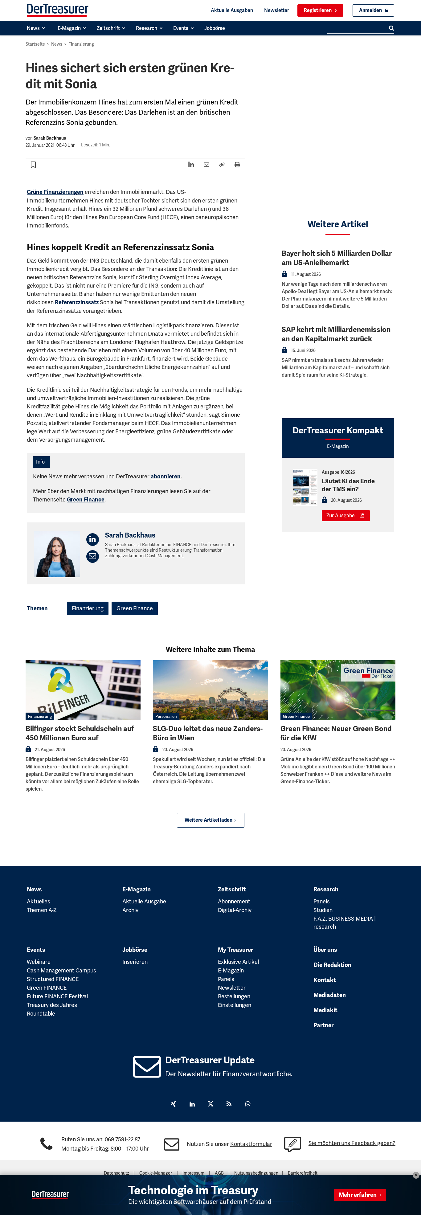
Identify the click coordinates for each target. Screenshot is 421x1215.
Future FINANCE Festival (57, 996)
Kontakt (324, 980)
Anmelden (370, 10)
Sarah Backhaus (50, 138)
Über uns (325, 950)
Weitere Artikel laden (208, 820)
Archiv (130, 910)
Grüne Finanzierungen (55, 192)
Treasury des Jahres (52, 1004)
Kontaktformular (251, 1144)
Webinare (39, 961)
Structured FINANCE (53, 979)
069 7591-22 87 (122, 1139)
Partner (323, 1025)
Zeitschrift (232, 889)
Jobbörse (134, 950)
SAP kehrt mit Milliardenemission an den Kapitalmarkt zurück (336, 334)
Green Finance (85, 499)
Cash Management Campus (61, 970)
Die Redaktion (332, 965)
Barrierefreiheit (302, 1173)
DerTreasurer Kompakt (337, 430)
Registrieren (318, 10)
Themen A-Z (42, 910)
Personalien (166, 716)
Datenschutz (116, 1173)
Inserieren (135, 961)
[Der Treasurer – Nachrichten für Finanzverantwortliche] (57, 10)
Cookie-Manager (155, 1173)
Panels (321, 901)
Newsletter (276, 10)
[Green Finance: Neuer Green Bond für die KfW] (337, 690)
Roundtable (41, 1013)
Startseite (35, 44)
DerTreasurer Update (210, 1060)
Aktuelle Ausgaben (232, 10)
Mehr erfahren (358, 1195)
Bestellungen (234, 996)
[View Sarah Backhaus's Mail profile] (92, 556)
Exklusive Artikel (238, 961)
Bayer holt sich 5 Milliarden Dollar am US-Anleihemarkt (337, 258)
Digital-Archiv (234, 910)
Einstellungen (234, 1004)
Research (325, 889)
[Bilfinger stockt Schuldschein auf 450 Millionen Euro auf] (83, 690)
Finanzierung (81, 44)
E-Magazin (136, 889)
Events (36, 950)
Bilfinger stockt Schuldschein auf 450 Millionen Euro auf (80, 733)
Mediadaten (329, 995)
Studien (323, 910)
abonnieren (166, 476)
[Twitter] (210, 1104)
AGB (219, 1173)
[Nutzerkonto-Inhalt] (284, 276)
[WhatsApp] (247, 1104)
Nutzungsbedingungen (256, 1173)
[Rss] (229, 1104)
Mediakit (325, 1010)
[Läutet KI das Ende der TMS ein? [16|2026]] (305, 487)
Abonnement (234, 901)
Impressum (193, 1173)
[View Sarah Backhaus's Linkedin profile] (92, 539)
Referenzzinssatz (77, 302)
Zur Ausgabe (340, 515)
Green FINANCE (47, 987)
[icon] (147, 1073)
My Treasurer (235, 950)
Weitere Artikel (338, 224)
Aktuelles (38, 901)
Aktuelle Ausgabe (144, 901)
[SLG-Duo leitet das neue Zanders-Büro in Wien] (210, 690)
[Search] (391, 28)
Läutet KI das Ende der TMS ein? (348, 485)
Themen (37, 608)
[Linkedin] (192, 1104)
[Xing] (173, 1104)
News (56, 44)
